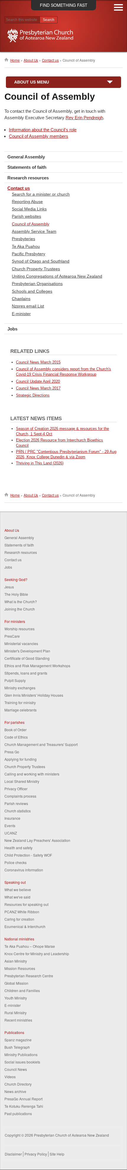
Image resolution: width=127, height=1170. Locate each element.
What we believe (17, 889)
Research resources (28, 177)
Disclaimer (13, 1153)
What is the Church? (20, 601)
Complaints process (20, 795)
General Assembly (26, 156)
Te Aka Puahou (26, 246)
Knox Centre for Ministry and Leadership (36, 953)
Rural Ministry (15, 1012)
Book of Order (15, 729)
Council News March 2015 (38, 362)
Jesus (9, 586)
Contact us (50, 60)
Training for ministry (20, 702)
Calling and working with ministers (31, 773)
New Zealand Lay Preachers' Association (37, 840)
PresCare (12, 636)
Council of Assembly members (38, 136)
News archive (15, 1091)
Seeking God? (15, 579)
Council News (15, 1069)
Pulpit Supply (15, 680)
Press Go (11, 751)
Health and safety (18, 847)
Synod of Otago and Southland (40, 261)
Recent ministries (18, 1019)
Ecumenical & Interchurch (24, 926)
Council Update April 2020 (38, 381)
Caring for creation (19, 919)
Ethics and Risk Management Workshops (37, 665)
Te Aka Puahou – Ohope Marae (29, 946)
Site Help (57, 1153)
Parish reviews (16, 803)
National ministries (19, 938)
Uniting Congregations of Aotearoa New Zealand (57, 276)
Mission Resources (19, 968)
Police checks (15, 862)
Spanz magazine (18, 1039)
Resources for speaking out (26, 904)
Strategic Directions (33, 395)
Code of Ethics (16, 736)
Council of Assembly (30, 224)
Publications (14, 1032)
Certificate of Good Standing (27, 658)
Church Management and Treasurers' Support (41, 744)
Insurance (12, 818)
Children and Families (22, 990)
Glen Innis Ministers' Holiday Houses (33, 695)
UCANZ (10, 832)
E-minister (21, 313)
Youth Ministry (15, 997)
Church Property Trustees (36, 268)
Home (15, 60)
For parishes (14, 722)
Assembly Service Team (34, 231)
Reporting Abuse (27, 201)
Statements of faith (26, 167)
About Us (31, 60)
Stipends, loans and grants (25, 672)
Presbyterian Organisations (37, 283)
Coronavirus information (23, 869)
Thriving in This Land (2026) (40, 463)
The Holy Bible (16, 594)
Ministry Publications (21, 1054)
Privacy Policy (36, 1153)
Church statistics (17, 810)
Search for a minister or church (41, 194)
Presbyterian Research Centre (28, 975)
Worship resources (19, 628)
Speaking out (15, 882)
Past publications (18, 1113)
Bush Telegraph (17, 1047)
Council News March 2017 (38, 388)
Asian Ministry (15, 960)
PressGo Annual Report (23, 1098)
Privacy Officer (15, 788)
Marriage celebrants (20, 709)
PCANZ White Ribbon (21, 911)
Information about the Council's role (42, 129)
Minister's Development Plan (27, 650)
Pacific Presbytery (28, 253)
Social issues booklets (22, 1061)
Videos (10, 1076)
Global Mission (16, 983)
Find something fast (63, 5)
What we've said (17, 896)
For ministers (14, 621)
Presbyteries (23, 238)
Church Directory (18, 1083)
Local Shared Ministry (21, 781)
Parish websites (26, 216)
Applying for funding (20, 759)
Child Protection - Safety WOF (28, 855)
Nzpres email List (28, 306)
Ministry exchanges (19, 687)
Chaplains (21, 298)
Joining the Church (19, 608)
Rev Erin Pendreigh (84, 117)
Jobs (12, 328)
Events (9, 825)
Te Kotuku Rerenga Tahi (23, 1106)
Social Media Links (29, 209)
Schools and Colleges (32, 291)
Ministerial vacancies (21, 643)
